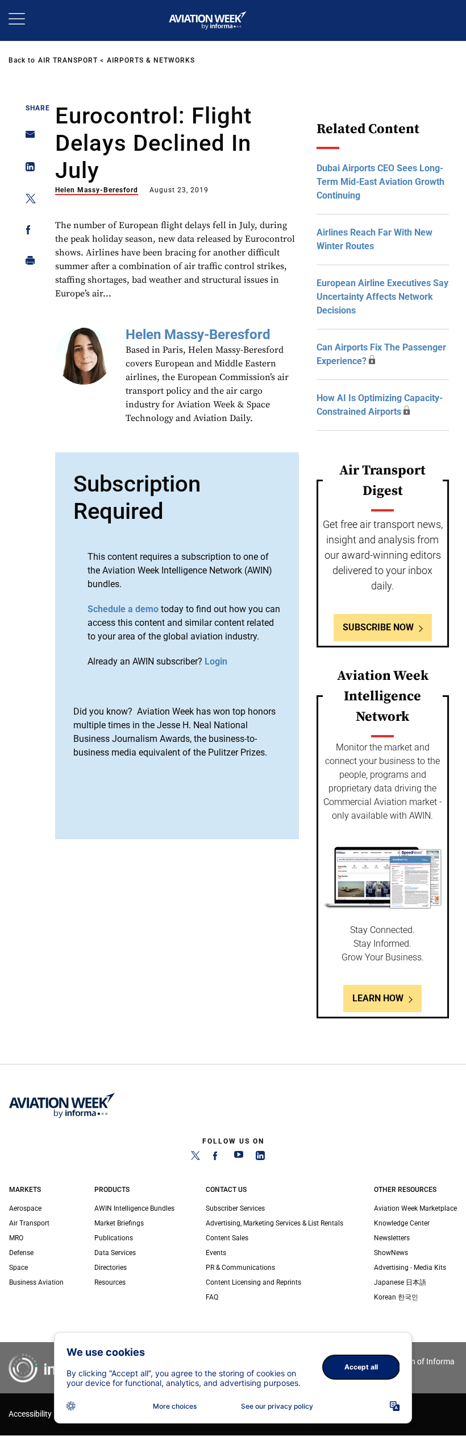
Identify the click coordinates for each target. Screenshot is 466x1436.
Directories (110, 1268)
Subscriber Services (235, 1208)
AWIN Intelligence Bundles (134, 1208)
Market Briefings (119, 1223)
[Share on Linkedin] (27, 169)
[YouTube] (238, 1158)
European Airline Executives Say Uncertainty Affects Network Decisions (382, 297)
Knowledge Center (402, 1223)
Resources (110, 1282)
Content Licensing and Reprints (253, 1282)
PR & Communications (240, 1268)
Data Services (115, 1253)
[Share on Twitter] (27, 200)
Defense (21, 1253)
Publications (113, 1238)
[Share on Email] (27, 138)
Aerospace (25, 1208)
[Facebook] (217, 1158)
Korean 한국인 (396, 1297)
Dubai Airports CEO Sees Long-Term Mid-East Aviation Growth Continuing (380, 182)
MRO (16, 1238)
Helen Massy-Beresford (96, 190)
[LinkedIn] (260, 1158)
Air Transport (68, 60)
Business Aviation (36, 1282)
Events (216, 1253)
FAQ (212, 1297)
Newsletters (392, 1238)
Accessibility (30, 1414)
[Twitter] (195, 1158)
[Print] (27, 263)
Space (18, 1268)
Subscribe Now (378, 627)
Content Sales (227, 1238)
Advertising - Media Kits (410, 1268)
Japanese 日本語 (400, 1282)
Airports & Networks (151, 60)
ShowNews (391, 1253)
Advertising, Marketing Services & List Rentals (274, 1223)
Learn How (377, 998)
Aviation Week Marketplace (415, 1208)
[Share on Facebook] (27, 232)
